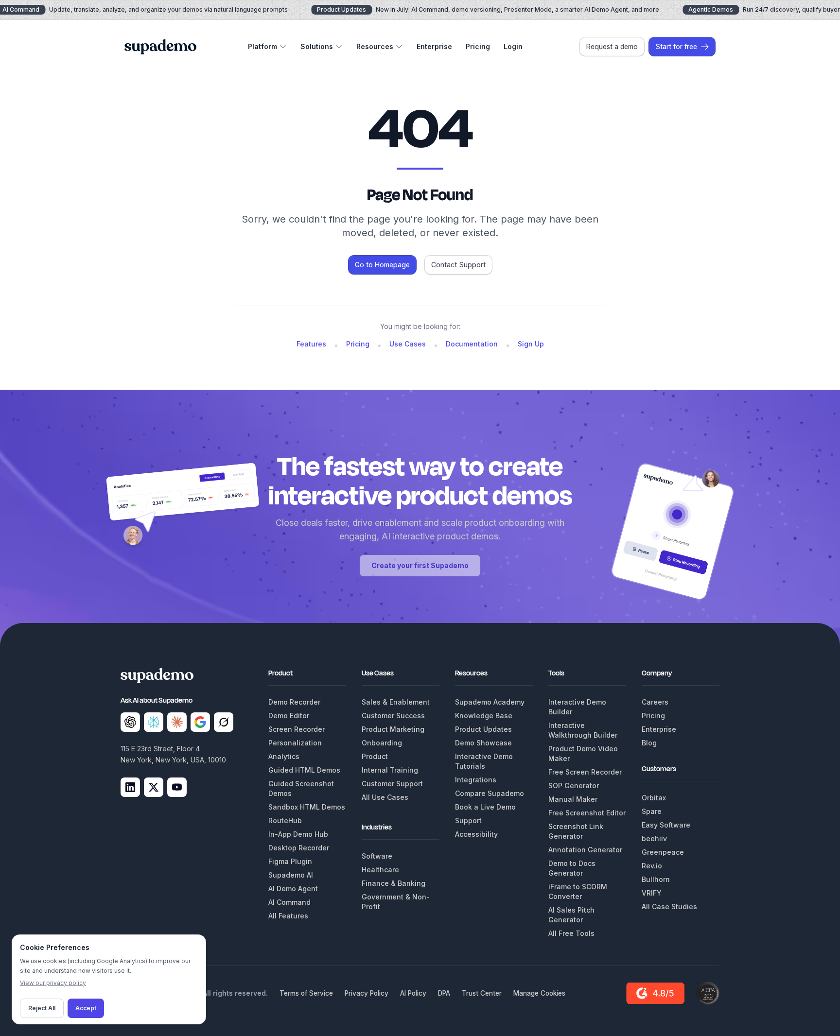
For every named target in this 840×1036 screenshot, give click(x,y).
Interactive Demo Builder (577, 707)
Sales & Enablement (396, 702)
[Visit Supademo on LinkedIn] (130, 787)
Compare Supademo (489, 793)
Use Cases (407, 344)
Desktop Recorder (298, 848)
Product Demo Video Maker (583, 753)
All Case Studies (669, 906)
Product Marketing (393, 729)
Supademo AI (290, 875)
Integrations (475, 780)
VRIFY (652, 893)
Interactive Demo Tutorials (484, 761)
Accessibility (476, 834)
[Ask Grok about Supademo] (223, 722)
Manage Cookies (539, 993)
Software (377, 856)
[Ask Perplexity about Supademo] (153, 722)
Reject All (41, 1008)
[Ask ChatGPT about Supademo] (130, 722)
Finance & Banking (393, 883)
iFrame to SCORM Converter (577, 891)
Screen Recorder (296, 729)
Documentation (472, 344)
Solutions (316, 46)
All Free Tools (571, 933)
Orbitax (654, 798)
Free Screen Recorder (585, 772)
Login (513, 46)
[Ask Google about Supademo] (200, 722)
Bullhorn (656, 879)
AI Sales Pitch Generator (571, 915)
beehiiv (654, 838)
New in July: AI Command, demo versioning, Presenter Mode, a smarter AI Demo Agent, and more (488, 9)
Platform (262, 46)
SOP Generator (573, 785)
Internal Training (390, 770)
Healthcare (380, 869)
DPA (444, 993)
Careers (655, 702)
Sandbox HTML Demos (306, 807)
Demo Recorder (294, 702)
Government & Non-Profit (396, 902)
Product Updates (483, 729)
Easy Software (666, 825)
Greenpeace (663, 852)
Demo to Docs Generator (571, 868)
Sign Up (531, 344)
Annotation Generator (585, 850)
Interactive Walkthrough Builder (582, 730)
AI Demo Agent (293, 888)
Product (375, 756)
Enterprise (434, 46)
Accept (85, 1008)
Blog (649, 743)
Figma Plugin (290, 861)
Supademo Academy (490, 702)
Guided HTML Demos (304, 770)
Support (468, 820)
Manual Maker (572, 799)
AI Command (289, 902)
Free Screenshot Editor (587, 813)
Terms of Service (306, 993)
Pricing (478, 46)
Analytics (283, 756)
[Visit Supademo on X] (153, 787)
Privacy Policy (366, 993)
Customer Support (392, 783)
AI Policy (413, 993)
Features (311, 344)
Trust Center (482, 993)
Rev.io (652, 866)
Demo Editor (288, 715)
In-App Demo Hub (298, 834)
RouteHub (285, 820)
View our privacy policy (53, 982)
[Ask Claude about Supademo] (177, 722)
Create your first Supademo (420, 565)
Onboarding (382, 743)
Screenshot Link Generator (575, 831)
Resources (374, 46)
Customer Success (393, 715)
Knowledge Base (483, 715)
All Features (288, 916)
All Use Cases (385, 797)
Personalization (295, 743)
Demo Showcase (483, 743)
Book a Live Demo (485, 807)
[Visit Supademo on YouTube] (177, 787)
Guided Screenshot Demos (301, 788)
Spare (652, 811)
